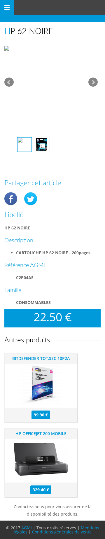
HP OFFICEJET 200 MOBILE (40, 433)
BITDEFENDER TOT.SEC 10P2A (41, 358)
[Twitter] (30, 198)
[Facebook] (10, 198)
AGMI (26, 528)
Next (93, 82)
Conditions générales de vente (62, 532)
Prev (9, 82)
